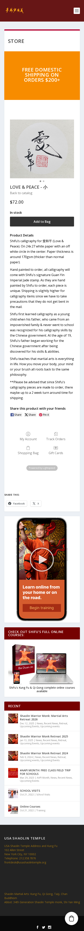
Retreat (63, 723)
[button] (71, 918)
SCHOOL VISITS (30, 790)
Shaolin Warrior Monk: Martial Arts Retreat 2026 (44, 717)
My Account (28, 439)
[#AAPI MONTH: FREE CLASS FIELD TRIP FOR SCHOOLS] (13, 773)
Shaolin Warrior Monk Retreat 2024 (44, 753)
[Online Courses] (13, 809)
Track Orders (55, 439)
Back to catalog (21, 193)
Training (40, 810)
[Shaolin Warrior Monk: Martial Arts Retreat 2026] (13, 718)
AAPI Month (43, 777)
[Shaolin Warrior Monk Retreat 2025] (13, 739)
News (40, 723)
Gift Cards (56, 453)
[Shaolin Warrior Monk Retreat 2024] (13, 756)
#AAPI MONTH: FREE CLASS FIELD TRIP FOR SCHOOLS (45, 772)
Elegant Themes (35, 921)
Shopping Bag (28, 453)
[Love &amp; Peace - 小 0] (42, 149)
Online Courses (30, 806)
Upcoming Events (29, 726)
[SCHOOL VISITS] (13, 793)
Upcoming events (50, 726)
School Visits (43, 794)
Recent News (51, 723)
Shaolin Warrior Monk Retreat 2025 (44, 736)
